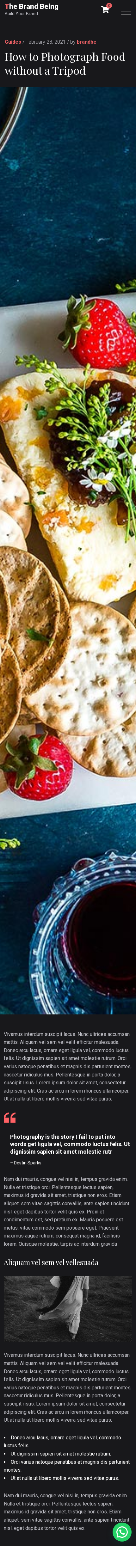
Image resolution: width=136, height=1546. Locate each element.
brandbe (86, 42)
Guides (13, 42)
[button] (122, 1532)
